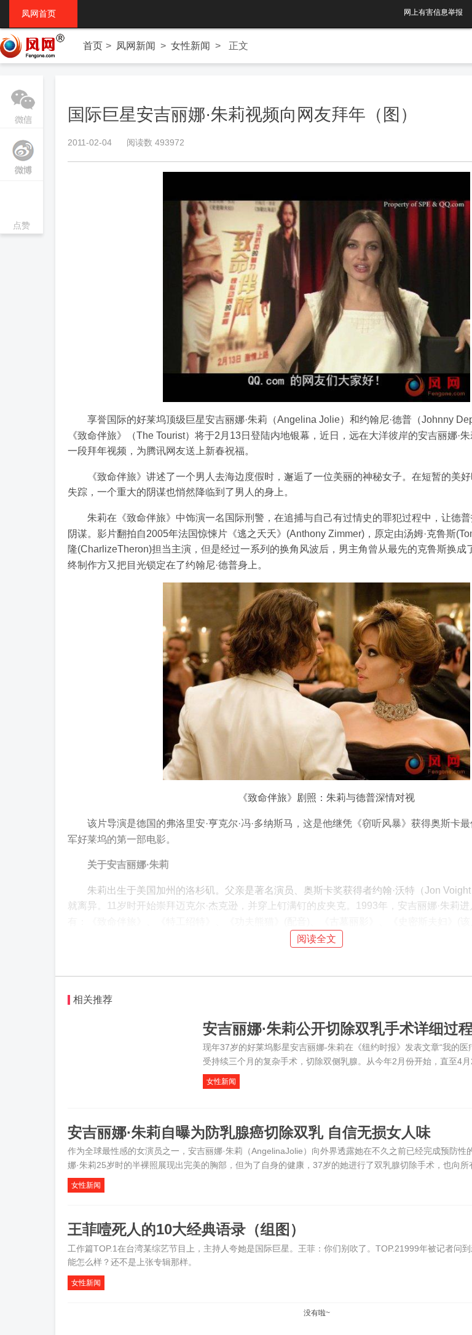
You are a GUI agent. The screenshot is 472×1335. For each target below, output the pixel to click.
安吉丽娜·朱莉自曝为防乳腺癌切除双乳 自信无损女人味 (249, 1132)
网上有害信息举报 (433, 12)
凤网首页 (43, 13)
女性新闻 (190, 46)
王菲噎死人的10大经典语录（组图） (186, 1229)
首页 (93, 46)
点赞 (21, 208)
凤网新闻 (135, 46)
